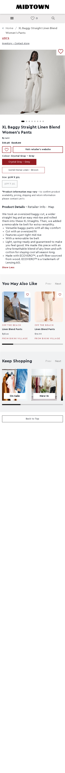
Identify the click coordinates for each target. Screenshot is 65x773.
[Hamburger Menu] (12, 18)
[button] (22, 121)
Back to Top (32, 419)
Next (58, 283)
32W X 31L (9, 184)
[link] (32, 18)
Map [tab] (51, 207)
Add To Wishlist (6, 149)
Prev (48, 283)
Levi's (5, 38)
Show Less (8, 267)
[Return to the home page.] (32, 6)
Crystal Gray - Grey (19, 162)
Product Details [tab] (13, 207)
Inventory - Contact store (15, 43)
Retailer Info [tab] (36, 207)
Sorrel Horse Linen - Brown (23, 170)
